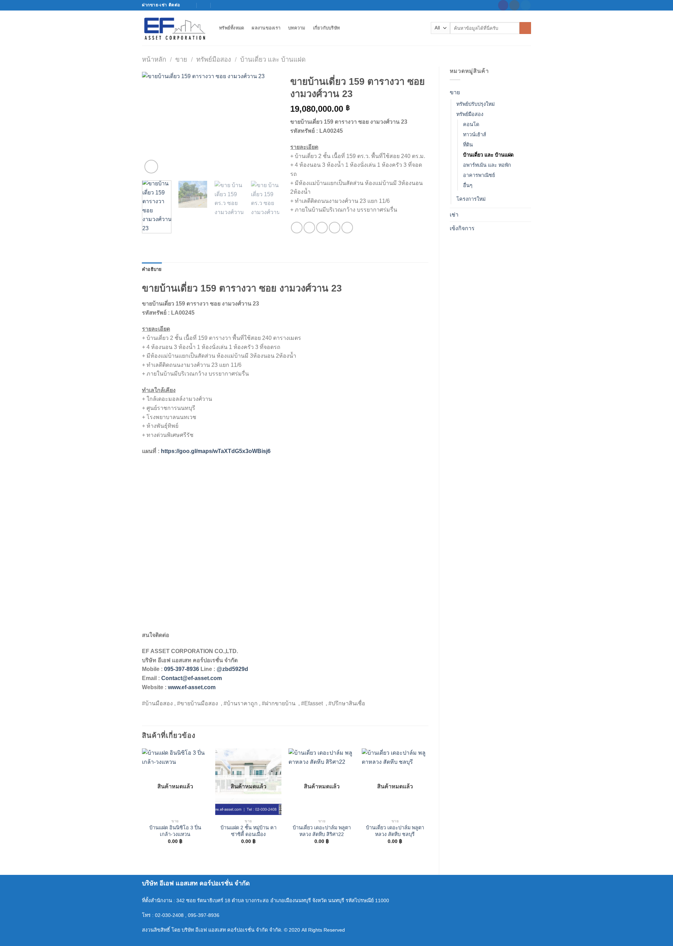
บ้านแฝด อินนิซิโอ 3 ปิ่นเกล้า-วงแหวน (175, 831)
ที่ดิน (468, 145)
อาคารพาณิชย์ (479, 175)
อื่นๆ (468, 185)
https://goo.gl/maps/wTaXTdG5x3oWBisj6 (216, 451)
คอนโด (471, 124)
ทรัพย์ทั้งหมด (231, 27)
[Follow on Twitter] (526, 5)
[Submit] (525, 28)
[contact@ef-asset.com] (190, 5)
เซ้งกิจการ (462, 228)
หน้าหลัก (154, 59)
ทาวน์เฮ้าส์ (474, 134)
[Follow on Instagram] (514, 5)
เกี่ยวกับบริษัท (326, 27)
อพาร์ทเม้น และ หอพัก (487, 165)
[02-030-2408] (218, 5)
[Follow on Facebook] (503, 5)
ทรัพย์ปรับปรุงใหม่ (475, 104)
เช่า (454, 215)
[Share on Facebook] (296, 227)
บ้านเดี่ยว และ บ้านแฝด (273, 59)
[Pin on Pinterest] (334, 227)
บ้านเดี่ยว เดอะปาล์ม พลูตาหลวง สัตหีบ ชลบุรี (395, 831)
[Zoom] (151, 166)
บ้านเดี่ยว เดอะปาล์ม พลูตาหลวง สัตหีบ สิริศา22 (322, 831)
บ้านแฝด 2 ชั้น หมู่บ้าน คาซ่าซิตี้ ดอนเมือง (248, 831)
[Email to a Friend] (322, 227)
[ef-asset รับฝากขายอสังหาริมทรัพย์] (175, 28)
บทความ (296, 27)
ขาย (181, 59)
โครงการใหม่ (470, 199)
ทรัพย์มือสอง (213, 59)
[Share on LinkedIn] (347, 227)
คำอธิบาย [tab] (152, 269)
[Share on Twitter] (309, 227)
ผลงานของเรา (266, 27)
